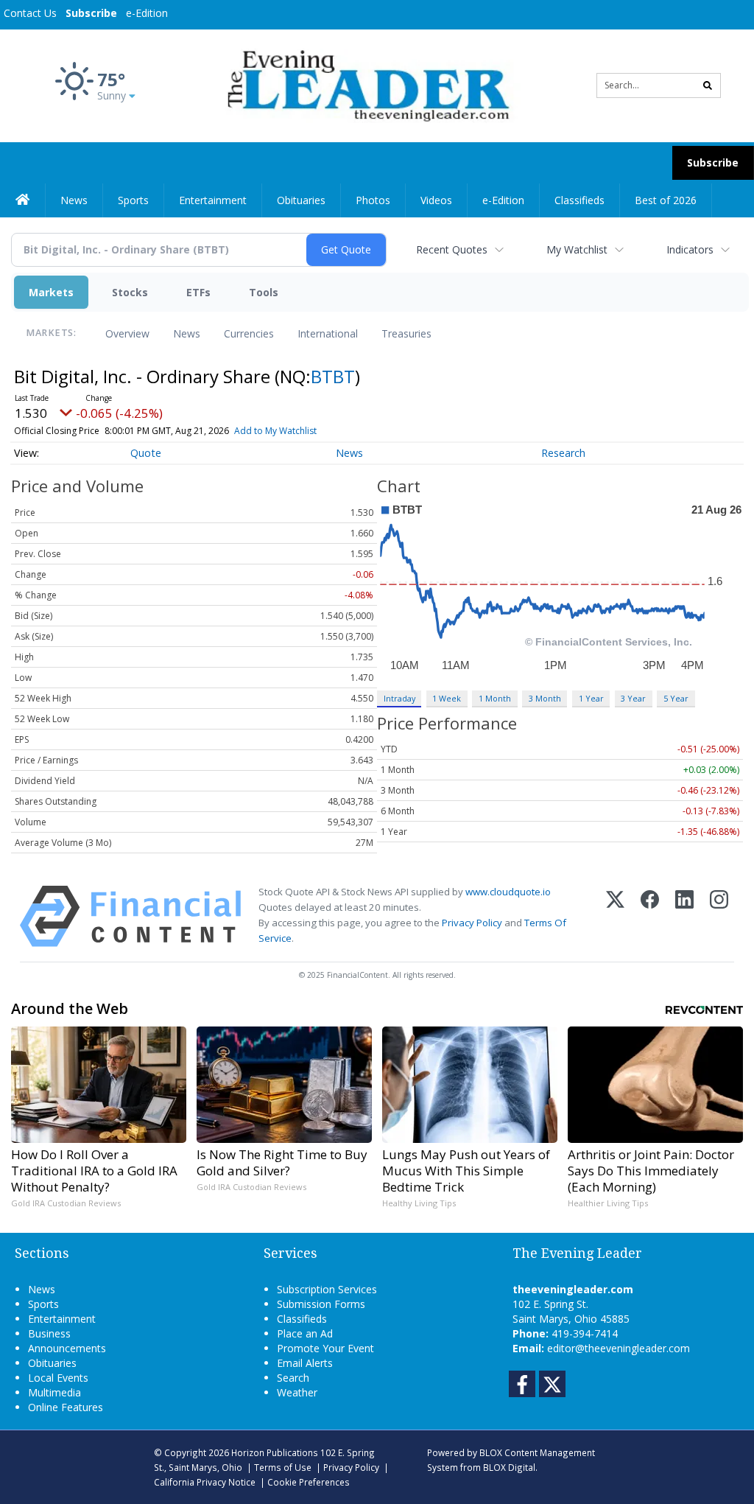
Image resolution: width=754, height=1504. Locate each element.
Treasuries (406, 333)
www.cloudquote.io (508, 891)
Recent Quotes (451, 249)
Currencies (249, 333)
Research (563, 453)
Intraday (399, 698)
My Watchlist (576, 249)
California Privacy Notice (205, 1482)
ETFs (198, 292)
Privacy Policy (472, 922)
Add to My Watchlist (275, 430)
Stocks (130, 292)
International (327, 333)
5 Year (675, 698)
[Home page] (365, 84)
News (186, 333)
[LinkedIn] (684, 916)
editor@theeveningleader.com (618, 1348)
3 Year (633, 698)
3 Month (545, 698)
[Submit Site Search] (707, 85)
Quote (145, 453)
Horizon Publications (274, 1452)
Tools (263, 292)
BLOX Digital (509, 1467)
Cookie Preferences (308, 1482)
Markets (51, 292)
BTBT (333, 376)
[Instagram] (719, 916)
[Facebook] (650, 916)
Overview (127, 333)
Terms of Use (282, 1467)
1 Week (446, 698)
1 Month (495, 698)
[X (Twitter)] (615, 916)
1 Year (591, 698)
